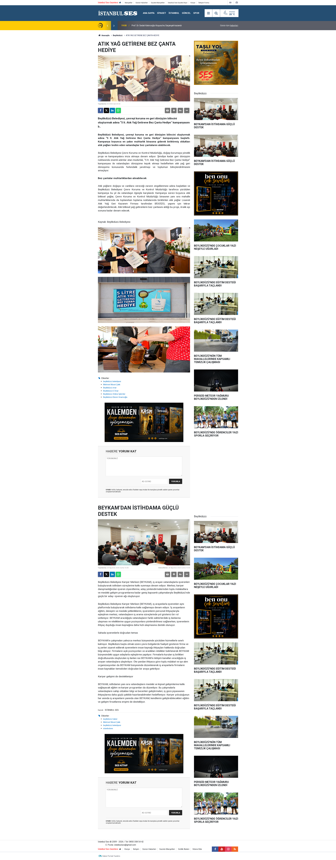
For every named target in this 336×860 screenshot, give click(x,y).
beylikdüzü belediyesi (112, 381)
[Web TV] (230, 2)
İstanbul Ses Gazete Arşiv (177, 3)
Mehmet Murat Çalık (111, 384)
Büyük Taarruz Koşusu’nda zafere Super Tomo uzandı (156, 25)
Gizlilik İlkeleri (183, 849)
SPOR (196, 13)
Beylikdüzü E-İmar (111, 391)
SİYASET (161, 13)
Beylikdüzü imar (110, 388)
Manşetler (128, 3)
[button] (174, 110)
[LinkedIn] (112, 110)
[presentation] (107, 25)
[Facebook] (100, 110)
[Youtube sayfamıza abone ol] (221, 849)
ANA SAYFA (148, 13)
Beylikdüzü (117, 35)
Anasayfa (105, 35)
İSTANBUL (174, 13)
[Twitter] (106, 110)
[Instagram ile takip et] (228, 849)
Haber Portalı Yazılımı (111, 856)
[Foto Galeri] (236, 2)
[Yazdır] (167, 110)
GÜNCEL (186, 13)
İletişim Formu (203, 3)
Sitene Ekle (197, 849)
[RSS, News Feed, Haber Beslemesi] (235, 849)
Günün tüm (229, 25)
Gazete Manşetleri (158, 3)
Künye (193, 3)
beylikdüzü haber (110, 719)
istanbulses (108, 728)
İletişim (136, 849)
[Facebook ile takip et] (215, 849)
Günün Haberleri (142, 3)
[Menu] (208, 13)
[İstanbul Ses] (118, 13)
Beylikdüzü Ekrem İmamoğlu (115, 397)
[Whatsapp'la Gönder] (118, 110)
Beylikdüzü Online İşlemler (114, 394)
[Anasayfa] (120, 3)
